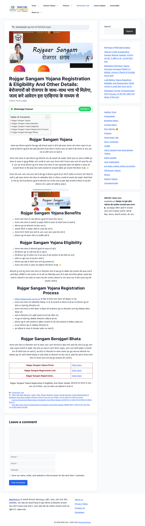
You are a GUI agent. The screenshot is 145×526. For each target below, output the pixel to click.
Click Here (77, 365)
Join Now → (85, 109)
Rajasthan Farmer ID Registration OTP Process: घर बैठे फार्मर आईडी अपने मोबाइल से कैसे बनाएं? (119, 94)
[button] (38, 5)
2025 (14, 395)
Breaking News (111, 121)
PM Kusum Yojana (112, 170)
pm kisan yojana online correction (119, 166)
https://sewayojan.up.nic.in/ (27, 299)
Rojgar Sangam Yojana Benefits (25, 123)
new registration (111, 162)
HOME (107, 146)
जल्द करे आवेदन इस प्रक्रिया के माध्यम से (71, 397)
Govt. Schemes (111, 142)
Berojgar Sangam (23, 395)
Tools (34, 6)
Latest (33, 395)
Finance (66, 6)
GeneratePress (85, 522)
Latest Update (99, 6)
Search (107, 26)
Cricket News (110, 125)
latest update (110, 158)
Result (107, 175)
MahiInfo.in (14, 499)
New (38, 395)
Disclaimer (79, 512)
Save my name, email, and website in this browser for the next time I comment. (48, 475)
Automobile (114, 6)
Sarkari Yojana (49, 6)
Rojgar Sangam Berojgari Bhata (25, 132)
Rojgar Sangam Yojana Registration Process (30, 129)
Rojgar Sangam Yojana (21, 120)
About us (35, 12)
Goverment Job (83, 6)
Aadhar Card (110, 112)
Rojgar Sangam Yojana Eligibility (25, 126)
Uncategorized (111, 183)
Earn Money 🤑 (111, 129)
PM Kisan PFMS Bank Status (117, 47)
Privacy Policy (81, 504)
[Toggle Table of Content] (46, 117)
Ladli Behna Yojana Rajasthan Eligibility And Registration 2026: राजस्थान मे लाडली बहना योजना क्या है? (119, 83)
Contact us (80, 508)
